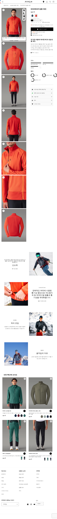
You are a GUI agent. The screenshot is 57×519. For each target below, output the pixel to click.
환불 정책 (21, 477)
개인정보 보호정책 (23, 484)
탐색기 (38, 484)
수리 (2, 487)
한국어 (39, 503)
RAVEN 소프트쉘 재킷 (7, 410)
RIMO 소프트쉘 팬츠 (7, 453)
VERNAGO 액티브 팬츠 (33, 453)
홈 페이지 (6, 5)
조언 (2, 494)
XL (40, 20)
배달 (2, 480)
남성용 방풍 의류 (14, 5)
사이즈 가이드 (4, 490)
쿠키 (20, 490)
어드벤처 (38, 487)
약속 (37, 477)
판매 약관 (21, 480)
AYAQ (37, 474)
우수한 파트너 (39, 480)
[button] (2, 1)
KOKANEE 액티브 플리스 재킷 (35, 410)
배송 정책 (21, 474)
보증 (2, 477)
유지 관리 (3, 484)
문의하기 (3, 474)
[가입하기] (17, 504)
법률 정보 (21, 487)
